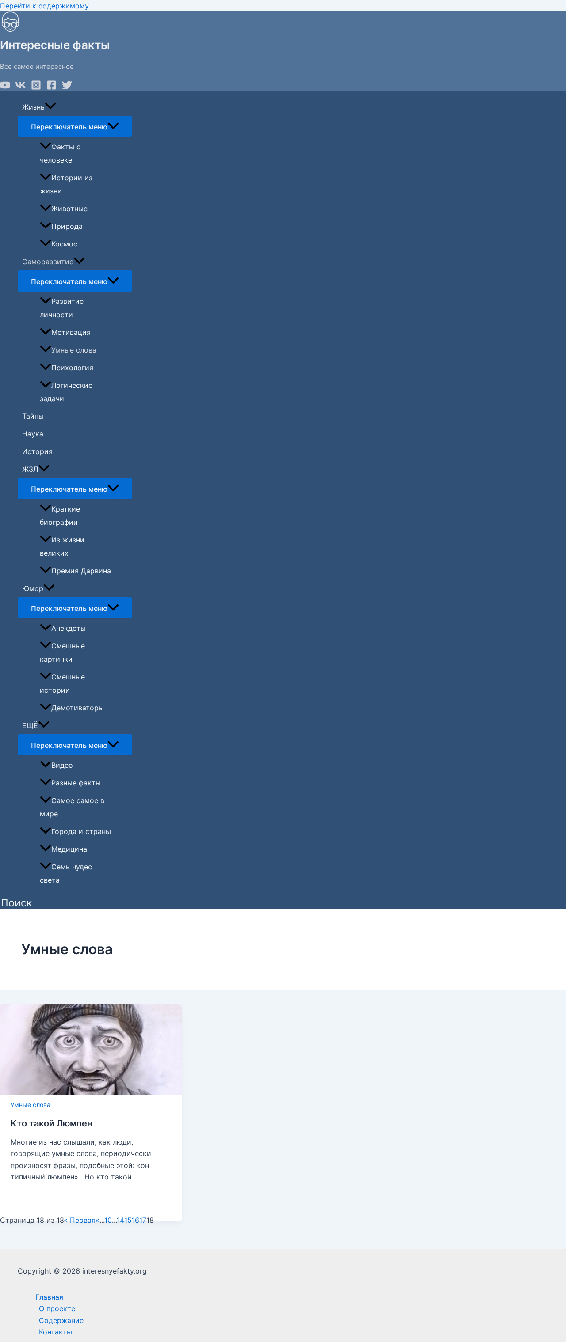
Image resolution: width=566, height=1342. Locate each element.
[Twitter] (67, 87)
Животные (69, 208)
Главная (49, 1297)
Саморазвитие (47, 261)
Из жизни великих (62, 546)
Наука (32, 433)
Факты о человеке (60, 153)
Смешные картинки (62, 652)
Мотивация (71, 332)
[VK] (20, 87)
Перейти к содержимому (44, 5)
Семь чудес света (66, 873)
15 (128, 1220)
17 (142, 1220)
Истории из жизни (66, 184)
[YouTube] (5, 87)
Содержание (61, 1320)
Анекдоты (68, 628)
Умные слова (73, 349)
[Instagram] (36, 87)
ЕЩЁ (30, 725)
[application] (50, 107)
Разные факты (76, 782)
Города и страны (81, 831)
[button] (16, 903)
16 (135, 1220)
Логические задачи (66, 392)
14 (120, 1220)
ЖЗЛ (30, 469)
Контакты (55, 1331)
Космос (64, 243)
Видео (62, 765)
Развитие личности (62, 308)
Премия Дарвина (81, 570)
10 (108, 1220)
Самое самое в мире (72, 807)
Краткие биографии (60, 515)
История (37, 451)
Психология (72, 367)
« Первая (80, 1220)
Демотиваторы (77, 707)
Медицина (69, 849)
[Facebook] (51, 87)
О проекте (57, 1308)
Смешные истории (62, 683)
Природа (67, 226)
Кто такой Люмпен (51, 1123)
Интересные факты (55, 45)
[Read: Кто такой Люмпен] (91, 1092)
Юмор (32, 588)
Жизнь (33, 106)
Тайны (33, 416)
